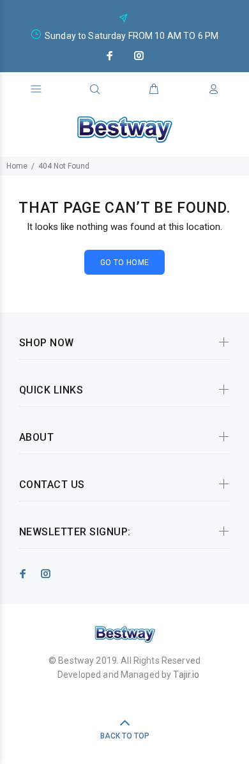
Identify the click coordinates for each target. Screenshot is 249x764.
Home (16, 166)
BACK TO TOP (124, 735)
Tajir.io (186, 674)
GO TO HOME (124, 262)
